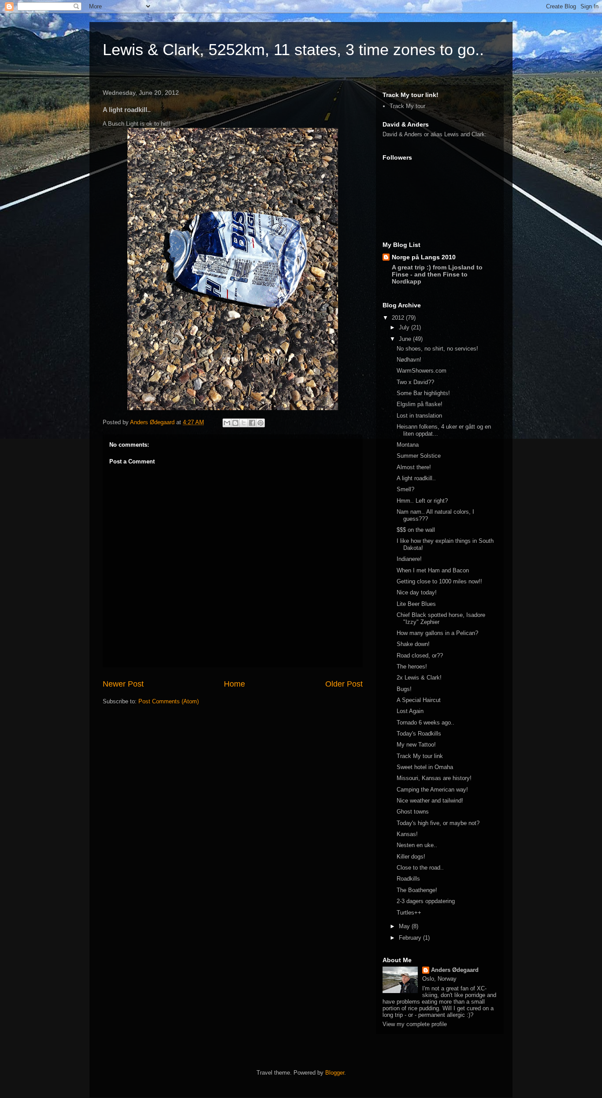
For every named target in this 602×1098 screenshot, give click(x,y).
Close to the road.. (420, 867)
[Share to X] (243, 422)
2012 (399, 317)
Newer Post (123, 684)
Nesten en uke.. (417, 845)
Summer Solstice (419, 455)
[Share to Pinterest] (260, 422)
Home (234, 684)
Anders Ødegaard (153, 422)
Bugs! (404, 689)
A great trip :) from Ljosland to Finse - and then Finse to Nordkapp (437, 274)
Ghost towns (413, 811)
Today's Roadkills (419, 733)
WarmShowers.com (421, 370)
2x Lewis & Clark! (419, 677)
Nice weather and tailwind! (430, 800)
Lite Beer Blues (416, 604)
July (405, 327)
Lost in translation (419, 415)
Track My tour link (420, 756)
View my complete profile (415, 1024)
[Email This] (227, 422)
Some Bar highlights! (423, 393)
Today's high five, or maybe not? (438, 823)
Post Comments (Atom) (168, 701)
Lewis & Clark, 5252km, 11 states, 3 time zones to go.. (293, 50)
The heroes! (412, 666)
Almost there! (414, 467)
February (411, 937)
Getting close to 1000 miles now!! (439, 581)
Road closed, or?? (420, 655)
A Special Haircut (419, 700)
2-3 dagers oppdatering (426, 901)
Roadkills (408, 878)
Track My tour (407, 106)
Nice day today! (417, 592)
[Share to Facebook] (252, 422)
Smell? (405, 489)
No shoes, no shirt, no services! (437, 348)
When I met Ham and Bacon (433, 570)
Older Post (344, 684)
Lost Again (410, 711)
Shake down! (413, 644)
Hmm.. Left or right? (422, 500)
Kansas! (407, 834)
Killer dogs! (411, 856)
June (406, 339)
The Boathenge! (417, 890)
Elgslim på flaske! (419, 404)
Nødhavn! (409, 359)
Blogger (334, 1072)
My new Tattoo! (416, 744)
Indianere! (409, 559)
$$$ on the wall (416, 530)
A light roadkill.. (416, 478)
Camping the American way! (432, 789)
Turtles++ (409, 912)
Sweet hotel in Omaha (425, 767)
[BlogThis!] (235, 422)
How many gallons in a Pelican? (437, 633)
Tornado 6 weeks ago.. (425, 722)
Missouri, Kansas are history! (434, 778)
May (405, 926)
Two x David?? (415, 382)
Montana (408, 444)
